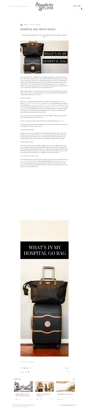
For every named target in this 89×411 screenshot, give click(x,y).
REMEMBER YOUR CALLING (65, 394)
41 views (22, 372)
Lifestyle (67, 368)
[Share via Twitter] (24, 368)
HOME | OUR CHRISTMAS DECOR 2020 (43, 395)
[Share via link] (30, 368)
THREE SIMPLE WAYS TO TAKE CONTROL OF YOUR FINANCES (22, 395)
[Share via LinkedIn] (27, 368)
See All (73, 379)
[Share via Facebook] (21, 368)
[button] (73, 16)
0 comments (27, 372)
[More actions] (68, 24)
